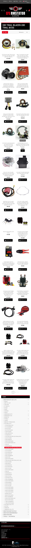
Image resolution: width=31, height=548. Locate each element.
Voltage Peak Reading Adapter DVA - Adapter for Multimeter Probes (22, 322)
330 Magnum (8, 446)
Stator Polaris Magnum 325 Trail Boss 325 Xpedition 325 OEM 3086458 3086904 (8, 144)
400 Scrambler (9, 455)
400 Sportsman (9, 458)
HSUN (5, 412)
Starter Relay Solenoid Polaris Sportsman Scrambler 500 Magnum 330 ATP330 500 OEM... (23, 292)
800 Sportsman (9, 495)
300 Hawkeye (8, 439)
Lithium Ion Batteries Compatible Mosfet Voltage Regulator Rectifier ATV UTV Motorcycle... (22, 234)
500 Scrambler (9, 479)
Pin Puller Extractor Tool (8, 232)
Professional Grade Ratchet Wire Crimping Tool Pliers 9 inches (22, 263)
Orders (3, 532)
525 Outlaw (8, 485)
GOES (5, 409)
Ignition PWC (7, 514)
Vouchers (3, 536)
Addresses (3, 535)
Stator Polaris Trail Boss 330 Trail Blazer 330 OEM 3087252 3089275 (8, 56)
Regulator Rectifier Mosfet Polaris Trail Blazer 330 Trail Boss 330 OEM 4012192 (8, 115)
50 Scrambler (8, 427)
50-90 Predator (9, 425)
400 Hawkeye (8, 454)
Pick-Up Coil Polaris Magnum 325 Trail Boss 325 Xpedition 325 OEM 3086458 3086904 (8, 174)
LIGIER (6, 420)
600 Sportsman (9, 490)
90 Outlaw (8, 428)
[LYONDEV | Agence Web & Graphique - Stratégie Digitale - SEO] (15, 542)
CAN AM (6, 404)
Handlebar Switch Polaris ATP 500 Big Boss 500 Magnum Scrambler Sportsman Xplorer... (8, 263)
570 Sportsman (9, 488)
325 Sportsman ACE (10, 442)
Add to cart (9, 62)
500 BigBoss (8, 473)
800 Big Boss (8, 493)
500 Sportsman (9, 481)
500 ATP (7, 471)
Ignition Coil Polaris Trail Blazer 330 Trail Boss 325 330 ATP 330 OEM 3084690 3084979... (8, 203)
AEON (5, 401)
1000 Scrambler (9, 501)
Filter (5, 32)
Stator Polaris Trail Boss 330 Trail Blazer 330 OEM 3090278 (22, 115)
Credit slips (3, 533)
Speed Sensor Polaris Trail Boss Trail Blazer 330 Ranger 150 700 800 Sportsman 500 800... (8, 323)
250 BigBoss (8, 434)
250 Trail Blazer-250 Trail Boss (13, 436)
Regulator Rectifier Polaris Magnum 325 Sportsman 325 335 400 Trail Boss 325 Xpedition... (22, 85)
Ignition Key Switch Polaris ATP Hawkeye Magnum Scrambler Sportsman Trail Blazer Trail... (8, 86)
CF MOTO (6, 406)
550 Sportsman (9, 487)
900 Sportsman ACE (10, 498)
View (23, 150)
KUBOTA (6, 417)
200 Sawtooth (9, 433)
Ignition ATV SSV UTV (9, 399)
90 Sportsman (9, 430)
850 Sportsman (9, 500)
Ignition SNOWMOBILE (10, 512)
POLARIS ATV (7, 423)
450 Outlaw (8, 468)
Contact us (5, 1)
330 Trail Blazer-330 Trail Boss (13, 447)
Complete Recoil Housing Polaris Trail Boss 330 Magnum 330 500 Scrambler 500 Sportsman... (22, 382)
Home (20, 1)
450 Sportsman (9, 469)
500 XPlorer (8, 484)
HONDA (6, 411)
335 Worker (8, 450)
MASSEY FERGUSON (9, 422)
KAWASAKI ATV (8, 414)
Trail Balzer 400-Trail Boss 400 (13, 460)
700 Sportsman (9, 492)
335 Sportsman (9, 449)
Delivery (10, 1)
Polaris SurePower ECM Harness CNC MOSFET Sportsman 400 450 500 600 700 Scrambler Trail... (22, 352)
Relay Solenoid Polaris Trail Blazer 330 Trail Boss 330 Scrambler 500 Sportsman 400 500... (23, 56)
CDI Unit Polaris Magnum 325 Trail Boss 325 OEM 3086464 (22, 173)
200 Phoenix (8, 431)
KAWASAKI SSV (8, 415)
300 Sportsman (9, 441)
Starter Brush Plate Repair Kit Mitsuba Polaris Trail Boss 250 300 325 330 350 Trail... (22, 144)
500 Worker (8, 482)
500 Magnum (8, 474)
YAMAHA (6, 507)
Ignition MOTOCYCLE (9, 511)
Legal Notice (15, 1)
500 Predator (8, 477)
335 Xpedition (8, 452)
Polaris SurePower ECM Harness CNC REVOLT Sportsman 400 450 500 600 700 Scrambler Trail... (8, 381)
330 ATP (7, 444)
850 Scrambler (9, 496)
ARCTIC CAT (7, 403)
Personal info (4, 531)
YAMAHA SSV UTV (9, 509)
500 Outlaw (8, 476)
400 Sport (7, 457)
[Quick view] (8, 53)
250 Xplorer (8, 438)
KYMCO (6, 419)
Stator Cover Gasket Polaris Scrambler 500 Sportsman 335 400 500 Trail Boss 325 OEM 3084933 (22, 204)
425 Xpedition (8, 466)
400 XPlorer (8, 462)
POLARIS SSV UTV (9, 504)
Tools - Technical (9, 516)
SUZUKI (6, 506)
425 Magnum (8, 465)
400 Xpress (8, 463)
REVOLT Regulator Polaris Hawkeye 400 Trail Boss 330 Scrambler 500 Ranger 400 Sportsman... (8, 352)
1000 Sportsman (9, 503)
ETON (5, 407)
